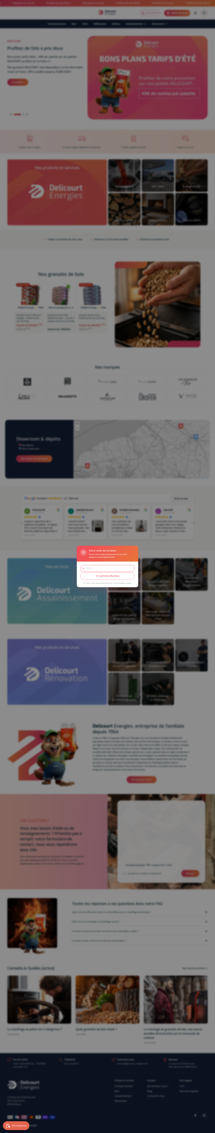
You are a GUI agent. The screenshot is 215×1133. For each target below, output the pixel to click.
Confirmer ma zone (109, 576)
